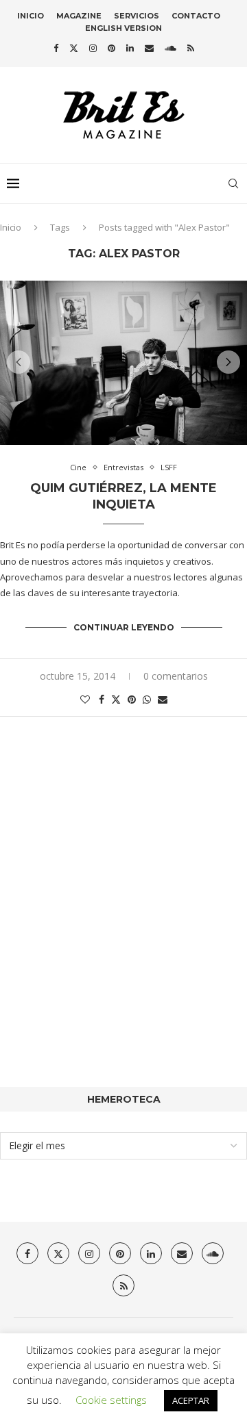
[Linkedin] (130, 48)
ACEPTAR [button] (190, 1400)
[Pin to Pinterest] (132, 699)
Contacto (196, 16)
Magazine (79, 16)
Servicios (136, 16)
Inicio (30, 16)
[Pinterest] (111, 48)
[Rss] (190, 48)
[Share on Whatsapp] (147, 699)
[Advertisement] (123, 922)
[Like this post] (85, 699)
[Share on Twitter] (116, 699)
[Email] (149, 48)
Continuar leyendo (123, 627)
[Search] (233, 183)
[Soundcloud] (170, 48)
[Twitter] (73, 48)
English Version (123, 28)
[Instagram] (93, 48)
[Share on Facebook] (101, 699)
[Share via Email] (162, 699)
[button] (18, 362)
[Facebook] (56, 48)
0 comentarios (175, 675)
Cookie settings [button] (111, 1400)
